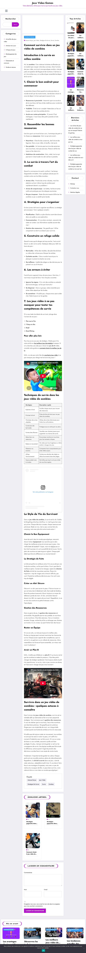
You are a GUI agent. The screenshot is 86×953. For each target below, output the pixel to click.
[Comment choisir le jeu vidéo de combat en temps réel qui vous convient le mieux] (33, 840)
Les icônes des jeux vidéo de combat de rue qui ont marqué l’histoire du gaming (71, 36)
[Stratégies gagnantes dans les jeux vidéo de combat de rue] (33, 810)
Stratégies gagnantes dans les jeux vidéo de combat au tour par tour (52, 823)
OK (43, 950)
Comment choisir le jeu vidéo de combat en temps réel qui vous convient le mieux (31, 853)
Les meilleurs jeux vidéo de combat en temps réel (71, 109)
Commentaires (28, 873)
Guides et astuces (11, 67)
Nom (25, 890)
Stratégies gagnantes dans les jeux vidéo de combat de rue (31, 823)
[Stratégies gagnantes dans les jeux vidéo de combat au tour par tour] (53, 810)
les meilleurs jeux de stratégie (43, 343)
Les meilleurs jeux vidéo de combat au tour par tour (80, 36)
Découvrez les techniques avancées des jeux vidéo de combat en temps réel (80, 91)
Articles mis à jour (11, 46)
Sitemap (72, 184)
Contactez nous (74, 188)
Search (15, 24)
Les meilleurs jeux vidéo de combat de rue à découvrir (80, 55)
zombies (57, 40)
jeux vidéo (36, 40)
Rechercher (11, 19)
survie (52, 40)
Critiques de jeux (10, 50)
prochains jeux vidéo (51, 355)
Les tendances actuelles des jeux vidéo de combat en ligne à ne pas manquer (80, 109)
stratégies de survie (45, 40)
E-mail (45, 890)
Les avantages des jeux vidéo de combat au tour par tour (71, 91)
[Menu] (6, 11)
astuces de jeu (29, 40)
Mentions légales (75, 192)
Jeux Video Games (42, 3)
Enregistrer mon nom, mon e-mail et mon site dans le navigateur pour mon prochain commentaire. (42, 905)
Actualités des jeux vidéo (73, 930)
